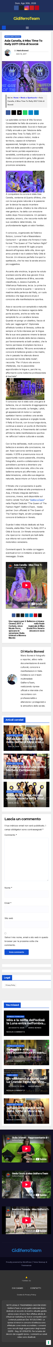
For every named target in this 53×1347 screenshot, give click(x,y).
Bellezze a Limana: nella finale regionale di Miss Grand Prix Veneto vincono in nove (36, 626)
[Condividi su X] (13, 112)
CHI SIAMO (17, 1288)
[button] (49, 27)
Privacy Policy (10, 985)
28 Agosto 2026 (16, 1028)
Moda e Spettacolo (12, 36)
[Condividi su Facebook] (8, 112)
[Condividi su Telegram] (30, 112)
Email (8, 903)
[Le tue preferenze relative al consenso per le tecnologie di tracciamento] (48, 1342)
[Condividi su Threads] (19, 112)
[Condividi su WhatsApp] (25, 112)
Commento (11, 835)
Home (16, 98)
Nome (8, 887)
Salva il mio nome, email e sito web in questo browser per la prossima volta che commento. (26, 941)
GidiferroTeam (27, 18)
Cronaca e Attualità (15, 1046)
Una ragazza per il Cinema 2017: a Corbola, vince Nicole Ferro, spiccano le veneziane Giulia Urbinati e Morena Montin (17, 629)
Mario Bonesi (22, 50)
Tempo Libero (12, 1075)
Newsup (42, 1262)
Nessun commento (15, 1032)
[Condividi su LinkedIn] (36, 112)
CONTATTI (35, 1288)
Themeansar (26, 1265)
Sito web (9, 918)
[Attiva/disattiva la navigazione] (27, 28)
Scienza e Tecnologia (15, 1016)
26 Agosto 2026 (16, 1086)
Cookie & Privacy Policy (26, 1295)
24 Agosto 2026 (16, 1116)
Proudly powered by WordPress (19, 1262)
